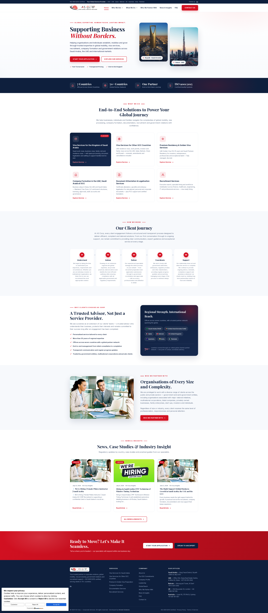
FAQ (176, 8)
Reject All (35, 604)
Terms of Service (192, 610)
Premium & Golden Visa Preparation (121, 582)
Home (106, 8)
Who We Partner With (148, 8)
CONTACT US (190, 8)
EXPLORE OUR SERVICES (114, 59)
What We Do (130, 8)
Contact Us (142, 599)
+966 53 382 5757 (174, 574)
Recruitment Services (116, 592)
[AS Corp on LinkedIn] (197, 2)
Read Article (77, 508)
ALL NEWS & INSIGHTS (133, 519)
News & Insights (166, 8)
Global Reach (143, 586)
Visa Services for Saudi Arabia (119, 573)
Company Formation (116, 585)
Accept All (56, 604)
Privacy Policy (181, 610)
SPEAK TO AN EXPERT (186, 546)
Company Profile (144, 579)
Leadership (142, 583)
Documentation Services (117, 588)
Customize (14, 604)
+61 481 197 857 (173, 596)
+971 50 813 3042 (187, 580)
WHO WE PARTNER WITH (153, 418)
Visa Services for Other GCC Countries (119, 578)
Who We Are (116, 8)
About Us (142, 573)
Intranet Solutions (124, 610)
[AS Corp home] (83, 7)
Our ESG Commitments (146, 576)
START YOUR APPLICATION (83, 59)
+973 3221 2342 (173, 585)
